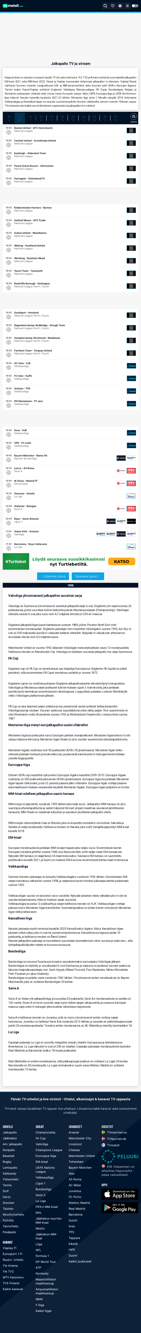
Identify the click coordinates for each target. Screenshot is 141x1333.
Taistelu (8, 1208)
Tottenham (76, 1162)
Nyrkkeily (42, 1273)
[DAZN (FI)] (131, 130)
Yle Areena (10, 1265)
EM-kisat (42, 1162)
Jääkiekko (10, 1138)
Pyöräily (8, 1220)
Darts (6, 1197)
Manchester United (82, 1156)
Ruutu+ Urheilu (13, 1260)
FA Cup (41, 1138)
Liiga (39, 1244)
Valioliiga (42, 1144)
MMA (39, 1299)
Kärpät (73, 1244)
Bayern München (80, 1167)
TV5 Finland (11, 1283)
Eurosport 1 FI (12, 1254)
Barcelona (75, 1214)
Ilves (72, 1226)
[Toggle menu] (127, 6)
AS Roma (75, 1179)
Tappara (74, 1238)
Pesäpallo (9, 1232)
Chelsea (74, 1150)
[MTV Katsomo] (131, 471)
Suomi (73, 1220)
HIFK (72, 1249)
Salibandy (9, 1173)
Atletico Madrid (79, 1203)
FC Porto (75, 1197)
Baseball (8, 1156)
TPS (71, 1232)
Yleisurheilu (11, 1179)
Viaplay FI (9, 1248)
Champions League (49, 1150)
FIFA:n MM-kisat (47, 1207)
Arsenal (74, 1132)
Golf (6, 1191)
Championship (45, 1132)
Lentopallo (10, 1167)
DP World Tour (46, 1262)
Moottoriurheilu (13, 1214)
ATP (38, 1267)
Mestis (40, 1228)
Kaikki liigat (44, 1311)
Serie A (41, 1195)
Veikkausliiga (45, 1177)
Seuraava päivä (86, 576)
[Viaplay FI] (121, 458)
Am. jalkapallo (12, 1144)
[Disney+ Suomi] (131, 496)
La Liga (41, 1201)
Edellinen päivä (54, 576)
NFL (38, 1250)
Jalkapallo (10, 1132)
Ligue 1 (40, 1183)
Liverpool (75, 1144)
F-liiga (40, 1305)
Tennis (7, 1185)
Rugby (7, 1162)
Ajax (72, 1173)
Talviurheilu (10, 1226)
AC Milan (75, 1185)
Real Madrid (77, 1208)
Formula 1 (42, 1256)
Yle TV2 (8, 1271)
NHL (39, 1212)
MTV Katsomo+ (13, 1277)
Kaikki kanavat (13, 1289)
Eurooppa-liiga (46, 1156)
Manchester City (80, 1138)
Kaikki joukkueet (80, 1261)
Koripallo (9, 1150)
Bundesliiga (43, 1189)
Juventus (75, 1191)
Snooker (8, 1203)
